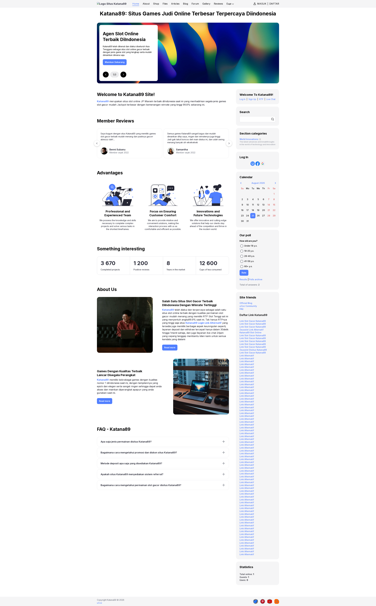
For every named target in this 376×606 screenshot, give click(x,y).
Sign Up (252, 99)
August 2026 (258, 183)
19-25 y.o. (249, 251)
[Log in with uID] (252, 163)
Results (243, 279)
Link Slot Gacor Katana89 (253, 321)
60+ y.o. (248, 266)
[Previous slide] (106, 74)
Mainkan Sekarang (115, 62)
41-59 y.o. (249, 261)
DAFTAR (274, 3)
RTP (261, 99)
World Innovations (249, 139)
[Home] (111, 3)
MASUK (261, 3)
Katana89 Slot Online (250, 332)
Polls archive (255, 279)
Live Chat (270, 99)
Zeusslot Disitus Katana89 (253, 350)
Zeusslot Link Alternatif (251, 329)
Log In (242, 99)
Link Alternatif (247, 355)
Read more (169, 347)
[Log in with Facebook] (257, 163)
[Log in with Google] (262, 163)
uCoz (99, 603)
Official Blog (246, 303)
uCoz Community (248, 306)
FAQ (241, 309)
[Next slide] (123, 74)
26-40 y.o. (249, 256)
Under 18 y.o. (250, 245)
